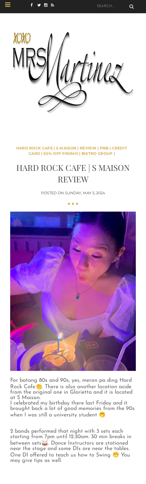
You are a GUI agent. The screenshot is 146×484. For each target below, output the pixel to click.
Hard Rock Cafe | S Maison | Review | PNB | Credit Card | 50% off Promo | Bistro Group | (71, 151)
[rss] (54, 5)
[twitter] (40, 5)
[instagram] (47, 5)
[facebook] (34, 5)
